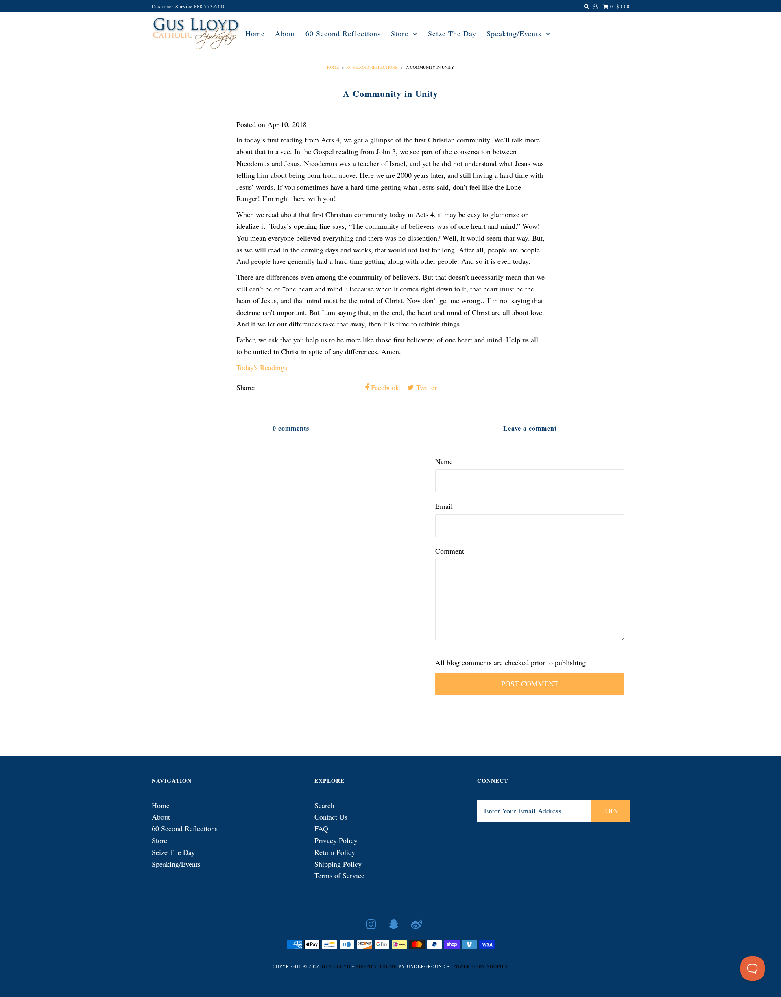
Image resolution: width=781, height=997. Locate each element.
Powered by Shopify (480, 966)
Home (255, 33)
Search (324, 805)
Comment (449, 551)
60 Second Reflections (343, 33)
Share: (245, 387)
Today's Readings (261, 367)
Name (444, 461)
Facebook (384, 387)
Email (444, 506)
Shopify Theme (376, 966)
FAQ (321, 828)
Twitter (425, 387)
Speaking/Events (513, 33)
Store (399, 33)
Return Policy (334, 852)
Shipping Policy (338, 864)
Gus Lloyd (336, 966)
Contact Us (330, 817)
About (285, 33)
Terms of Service (339, 875)
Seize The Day (452, 33)
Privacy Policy (336, 840)
